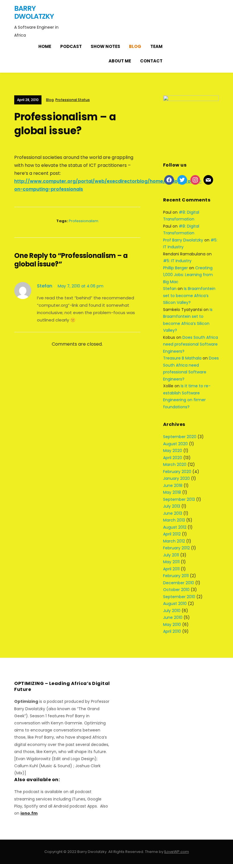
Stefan (44, 286)
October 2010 (176, 589)
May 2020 (172, 450)
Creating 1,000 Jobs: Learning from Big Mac (188, 275)
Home (44, 46)
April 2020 (172, 458)
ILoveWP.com (176, 851)
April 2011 (171, 569)
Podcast (71, 46)
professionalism (83, 221)
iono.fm (29, 813)
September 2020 (179, 437)
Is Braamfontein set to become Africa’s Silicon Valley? (189, 295)
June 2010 (172, 617)
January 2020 (176, 478)
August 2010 (175, 603)
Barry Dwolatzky (34, 12)
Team (156, 46)
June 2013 (172, 513)
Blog (135, 46)
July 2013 (171, 506)
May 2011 (171, 562)
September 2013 (179, 499)
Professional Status (72, 99)
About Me (120, 61)
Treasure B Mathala (182, 358)
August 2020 (175, 444)
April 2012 (172, 534)
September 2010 (179, 597)
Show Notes (105, 46)
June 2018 (172, 485)
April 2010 (172, 631)
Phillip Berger (175, 268)
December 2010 (178, 583)
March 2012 (174, 541)
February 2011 (176, 576)
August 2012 (174, 527)
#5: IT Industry (177, 261)
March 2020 (174, 464)
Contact (151, 61)
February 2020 (177, 471)
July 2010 (171, 610)
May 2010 (172, 624)
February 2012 (176, 548)
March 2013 (174, 520)
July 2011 (171, 555)
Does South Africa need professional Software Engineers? (190, 344)
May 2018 (172, 492)
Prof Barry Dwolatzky (183, 240)
